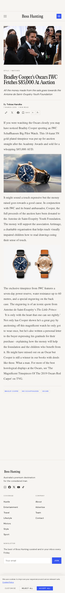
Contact (40, 518)
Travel (6, 512)
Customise (10, 588)
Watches (15, 71)
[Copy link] (6, 112)
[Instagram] (5, 487)
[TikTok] (23, 487)
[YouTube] (18, 487)
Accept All (44, 588)
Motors (7, 523)
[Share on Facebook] (18, 112)
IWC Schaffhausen (30, 391)
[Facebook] (9, 487)
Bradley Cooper (11, 391)
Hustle (7, 501)
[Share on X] (12, 112)
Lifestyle (8, 518)
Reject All (27, 588)
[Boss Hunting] (32, 16)
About (39, 501)
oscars (45, 391)
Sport (6, 534)
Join (56, 561)
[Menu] (5, 16)
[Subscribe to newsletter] (59, 16)
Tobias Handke (14, 104)
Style (6, 71)
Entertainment (11, 507)
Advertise (40, 507)
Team (38, 512)
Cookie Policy (8, 582)
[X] (14, 487)
